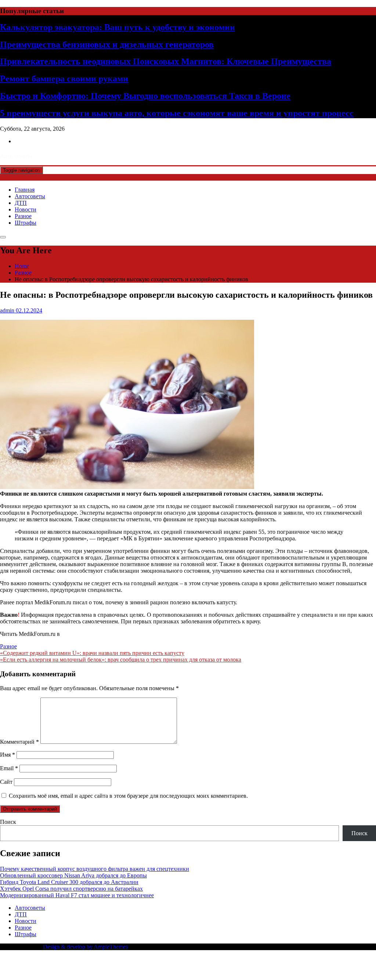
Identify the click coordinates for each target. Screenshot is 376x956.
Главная (25, 190)
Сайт (6, 782)
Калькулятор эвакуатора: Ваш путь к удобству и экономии (117, 27)
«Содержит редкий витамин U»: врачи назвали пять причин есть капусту (92, 653)
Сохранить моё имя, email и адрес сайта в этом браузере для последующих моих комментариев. (128, 796)
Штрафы (25, 223)
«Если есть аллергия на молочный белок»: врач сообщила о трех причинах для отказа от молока (120, 659)
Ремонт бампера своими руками (64, 78)
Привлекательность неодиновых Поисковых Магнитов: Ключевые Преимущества (165, 61)
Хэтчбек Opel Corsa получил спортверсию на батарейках (71, 889)
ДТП (21, 203)
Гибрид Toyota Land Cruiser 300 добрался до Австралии (69, 882)
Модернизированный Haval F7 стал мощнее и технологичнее (77, 895)
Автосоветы (30, 196)
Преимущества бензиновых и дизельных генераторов (107, 44)
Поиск (8, 822)
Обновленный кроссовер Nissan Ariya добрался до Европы (73, 875)
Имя (7, 755)
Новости (25, 209)
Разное (23, 216)
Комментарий (19, 742)
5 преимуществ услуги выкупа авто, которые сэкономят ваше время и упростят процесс (177, 113)
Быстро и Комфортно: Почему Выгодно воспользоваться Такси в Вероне (145, 96)
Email (9, 768)
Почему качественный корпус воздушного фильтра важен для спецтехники (94, 869)
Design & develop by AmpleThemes (85, 947)
